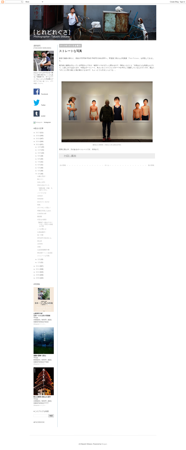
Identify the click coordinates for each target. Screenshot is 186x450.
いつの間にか (41, 229)
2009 (38, 275)
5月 (39, 168)
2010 (38, 272)
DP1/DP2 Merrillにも (44, 238)
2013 (38, 144)
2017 (38, 133)
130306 (40, 244)
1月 (39, 262)
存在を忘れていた (43, 185)
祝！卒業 (40, 235)
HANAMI (40, 199)
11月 (39, 150)
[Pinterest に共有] (75, 156)
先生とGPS (41, 182)
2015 (38, 138)
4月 (39, 171)
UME (39, 247)
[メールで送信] (65, 156)
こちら (46, 81)
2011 (38, 269)
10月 (39, 153)
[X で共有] (70, 156)
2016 (38, 136)
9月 (39, 156)
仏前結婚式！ (41, 232)
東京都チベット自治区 (45, 253)
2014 (38, 141)
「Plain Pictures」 (134, 58)
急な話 (39, 241)
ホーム (107, 165)
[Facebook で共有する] (72, 156)
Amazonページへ (39, 324)
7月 (39, 162)
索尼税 (39, 216)
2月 (39, 259)
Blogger (104, 444)
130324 (40, 196)
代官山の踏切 (41, 219)
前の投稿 (151, 165)
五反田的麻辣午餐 (43, 250)
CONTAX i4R (41, 213)
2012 (38, 266)
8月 (39, 159)
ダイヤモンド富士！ (44, 208)
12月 (39, 147)
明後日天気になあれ (44, 211)
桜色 (38, 205)
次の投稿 (63, 165)
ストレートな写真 (43, 256)
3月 (39, 174)
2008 (38, 278)
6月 (39, 165)
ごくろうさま (41, 193)
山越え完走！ (41, 176)
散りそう (40, 179)
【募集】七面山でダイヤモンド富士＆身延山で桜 (45, 224)
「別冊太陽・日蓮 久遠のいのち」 (45, 189)
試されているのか (43, 202)
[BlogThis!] (67, 156)
